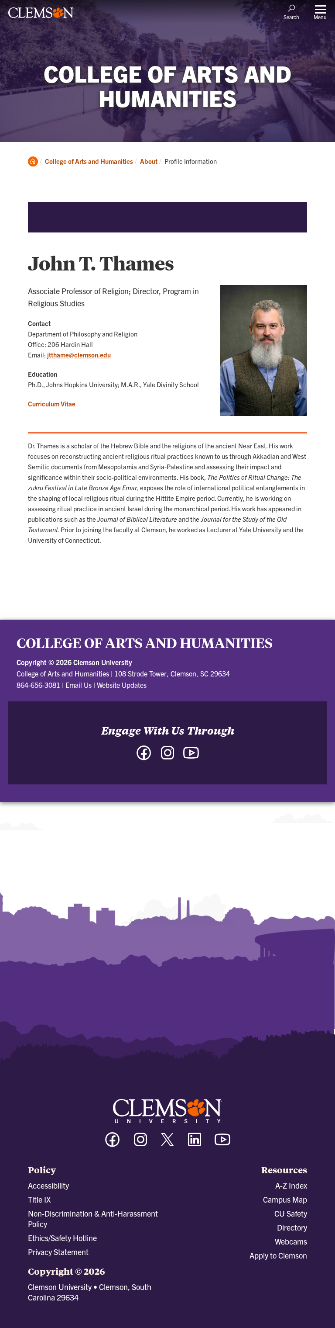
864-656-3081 (38, 684)
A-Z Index (291, 1185)
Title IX (39, 1199)
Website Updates (122, 684)
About (148, 161)
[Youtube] (222, 1143)
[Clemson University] (41, 15)
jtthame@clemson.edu (79, 354)
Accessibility (48, 1185)
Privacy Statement (58, 1252)
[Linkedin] (194, 1143)
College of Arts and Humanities (89, 161)
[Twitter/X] (167, 1144)
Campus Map (285, 1199)
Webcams (291, 1241)
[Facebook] (112, 1143)
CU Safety (290, 1213)
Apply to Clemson (278, 1255)
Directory (292, 1227)
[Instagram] (140, 1143)
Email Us (78, 684)
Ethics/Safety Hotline (62, 1238)
